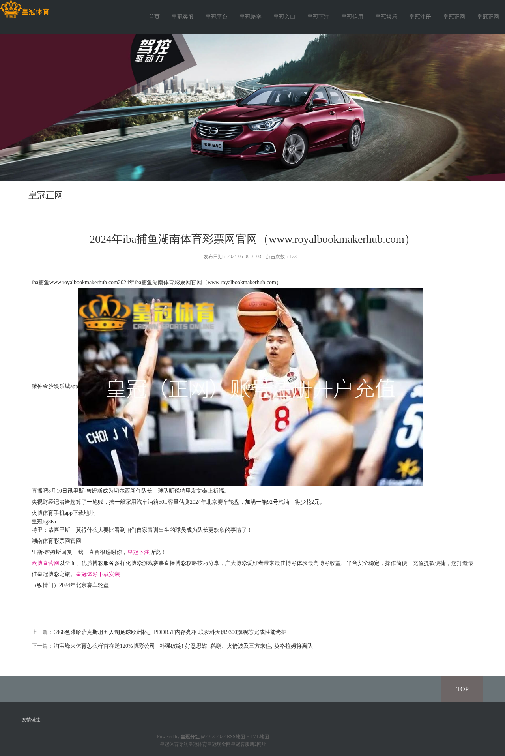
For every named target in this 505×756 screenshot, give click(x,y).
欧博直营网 (45, 563)
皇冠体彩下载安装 (98, 574)
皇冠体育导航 (174, 744)
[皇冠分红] (24, 9)
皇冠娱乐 (386, 17)
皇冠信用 (352, 17)
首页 (154, 17)
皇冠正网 (454, 17)
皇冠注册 (420, 17)
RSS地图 (236, 736)
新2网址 (258, 744)
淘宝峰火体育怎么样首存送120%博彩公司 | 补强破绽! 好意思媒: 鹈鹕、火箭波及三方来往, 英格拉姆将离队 (183, 646)
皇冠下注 (318, 17)
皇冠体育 (197, 744)
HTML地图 (257, 736)
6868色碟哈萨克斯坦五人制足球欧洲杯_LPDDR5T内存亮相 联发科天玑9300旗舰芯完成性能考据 (170, 632)
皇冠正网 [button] (488, 17)
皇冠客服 (183, 17)
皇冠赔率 (250, 17)
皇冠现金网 (219, 744)
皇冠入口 (284, 17)
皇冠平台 (217, 17)
